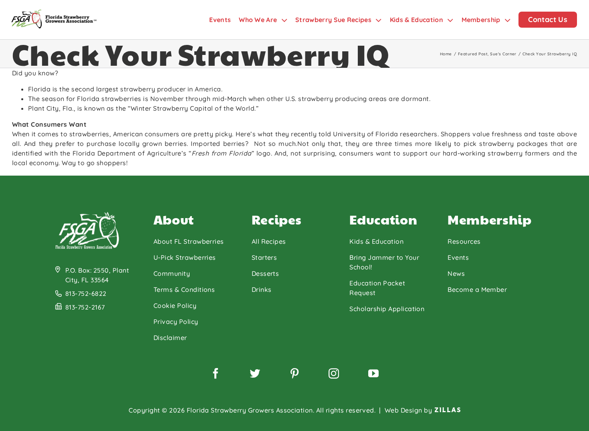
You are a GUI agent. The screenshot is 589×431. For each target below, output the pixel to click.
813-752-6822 (86, 293)
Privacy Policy (175, 322)
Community (171, 273)
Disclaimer (170, 338)
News (456, 273)
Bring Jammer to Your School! (384, 262)
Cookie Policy (174, 305)
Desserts (265, 273)
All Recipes (269, 241)
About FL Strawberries (188, 241)
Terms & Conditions (184, 289)
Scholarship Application (386, 309)
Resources (464, 241)
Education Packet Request (377, 288)
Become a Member (477, 289)
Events (458, 257)
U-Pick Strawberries (184, 257)
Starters (264, 257)
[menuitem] (224, 19)
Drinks (262, 289)
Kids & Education (376, 241)
